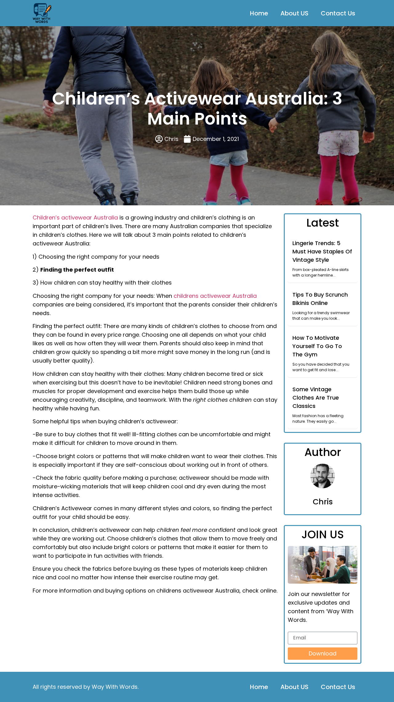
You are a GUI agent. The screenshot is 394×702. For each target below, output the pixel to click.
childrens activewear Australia (215, 296)
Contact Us (338, 13)
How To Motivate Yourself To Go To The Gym (317, 346)
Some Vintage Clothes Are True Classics (315, 397)
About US (294, 13)
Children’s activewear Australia (75, 217)
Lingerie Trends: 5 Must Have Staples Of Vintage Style (322, 251)
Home (259, 13)
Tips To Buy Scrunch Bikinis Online (320, 299)
